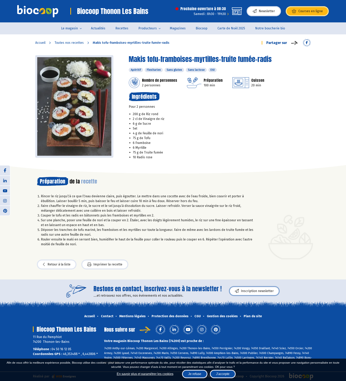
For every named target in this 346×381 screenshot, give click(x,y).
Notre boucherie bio (270, 28)
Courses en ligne (310, 11)
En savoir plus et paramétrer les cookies (145, 374)
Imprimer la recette (107, 264)
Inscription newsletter (257, 291)
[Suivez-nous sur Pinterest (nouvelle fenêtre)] (5, 210)
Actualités (98, 28)
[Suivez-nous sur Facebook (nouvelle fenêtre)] (5, 171)
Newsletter (267, 11)
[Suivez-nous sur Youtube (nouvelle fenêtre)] (5, 190)
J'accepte (222, 374)
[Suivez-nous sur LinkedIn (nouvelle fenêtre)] (5, 181)
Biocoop (201, 28)
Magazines (178, 28)
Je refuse (194, 374)
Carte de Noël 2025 (231, 28)
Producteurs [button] (147, 28)
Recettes (121, 28)
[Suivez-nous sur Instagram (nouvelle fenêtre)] (5, 200)
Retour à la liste (58, 264)
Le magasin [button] (69, 28)
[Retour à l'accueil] (37, 11)
